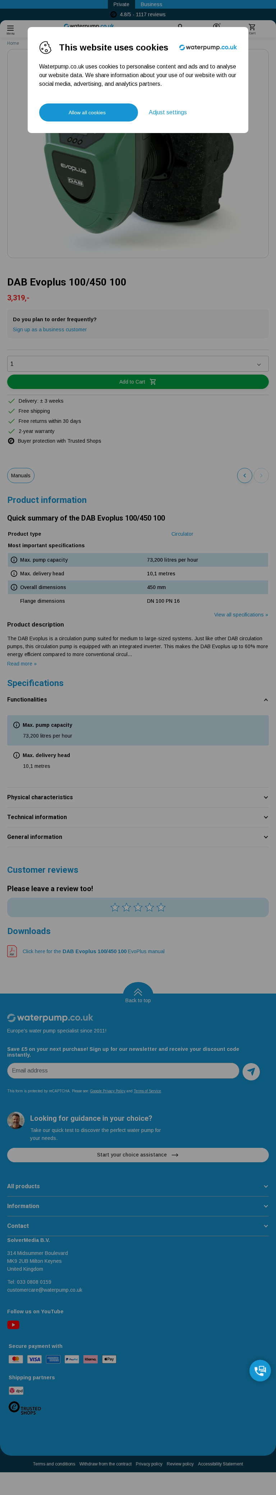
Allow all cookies (87, 112)
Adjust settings (168, 112)
